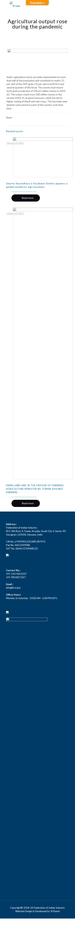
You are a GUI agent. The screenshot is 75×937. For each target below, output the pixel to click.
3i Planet (55, 911)
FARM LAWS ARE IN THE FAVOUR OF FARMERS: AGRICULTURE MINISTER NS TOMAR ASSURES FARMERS (35, 489)
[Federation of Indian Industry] (15, 5)
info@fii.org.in (13, 587)
